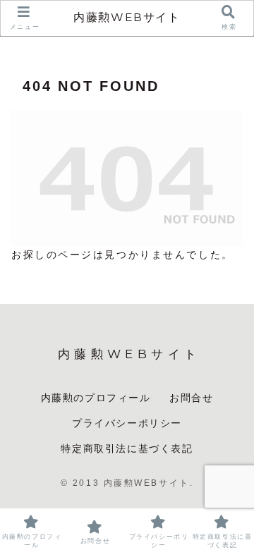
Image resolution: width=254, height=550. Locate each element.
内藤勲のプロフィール (96, 397)
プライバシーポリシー (127, 423)
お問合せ (191, 397)
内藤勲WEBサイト (126, 17)
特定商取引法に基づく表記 (127, 448)
